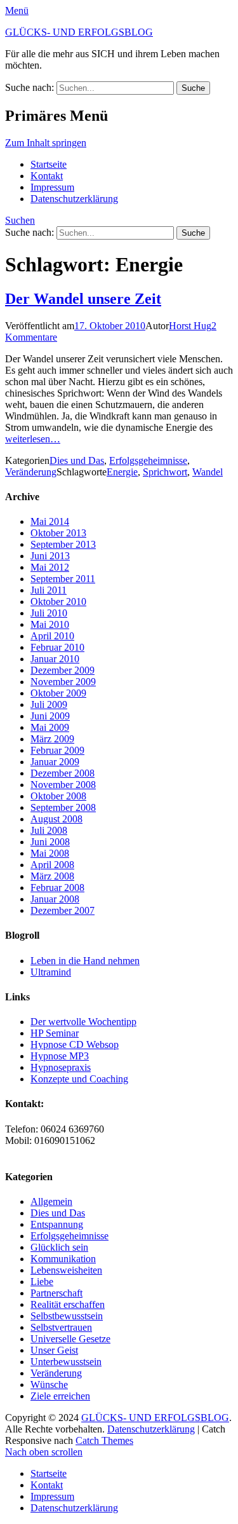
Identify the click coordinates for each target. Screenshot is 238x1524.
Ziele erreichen (60, 1396)
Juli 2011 (48, 590)
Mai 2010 (49, 624)
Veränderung (30, 471)
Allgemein (51, 1201)
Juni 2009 (50, 716)
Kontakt (46, 175)
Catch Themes (104, 1440)
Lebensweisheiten (66, 1270)
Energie (122, 471)
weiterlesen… (32, 438)
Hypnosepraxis (60, 1067)
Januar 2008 (54, 899)
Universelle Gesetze (70, 1338)
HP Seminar (54, 1033)
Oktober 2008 (58, 796)
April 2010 (52, 635)
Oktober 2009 (58, 693)
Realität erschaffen (67, 1304)
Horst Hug (190, 325)
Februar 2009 (57, 750)
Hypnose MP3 (59, 1056)
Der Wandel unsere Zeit (83, 298)
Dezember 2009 (62, 670)
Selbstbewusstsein (66, 1315)
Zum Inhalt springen (45, 142)
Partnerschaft (56, 1293)
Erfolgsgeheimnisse (148, 460)
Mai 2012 (49, 567)
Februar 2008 (57, 887)
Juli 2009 (48, 704)
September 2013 (63, 544)
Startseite (48, 164)
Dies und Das (77, 460)
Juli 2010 (48, 613)
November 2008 (63, 784)
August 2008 (56, 818)
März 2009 (52, 738)
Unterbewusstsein (66, 1361)
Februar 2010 (57, 647)
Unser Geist (54, 1350)
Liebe (41, 1281)
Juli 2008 (48, 830)
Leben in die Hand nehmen (85, 960)
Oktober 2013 (58, 532)
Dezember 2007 (62, 910)
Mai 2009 (49, 727)
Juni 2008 (50, 841)
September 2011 (62, 578)
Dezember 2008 (62, 773)
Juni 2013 (50, 555)
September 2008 (63, 807)
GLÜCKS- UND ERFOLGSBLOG (79, 32)
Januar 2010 (54, 658)
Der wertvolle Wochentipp (83, 1021)
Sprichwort (165, 471)
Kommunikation (63, 1258)
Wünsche (49, 1384)
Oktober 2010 (58, 601)
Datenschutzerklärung (74, 198)
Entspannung (56, 1224)
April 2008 (52, 864)
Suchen (20, 220)
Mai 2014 (49, 521)
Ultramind (50, 972)
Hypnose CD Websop (74, 1044)
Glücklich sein (59, 1247)
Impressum (52, 187)
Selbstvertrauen (61, 1327)
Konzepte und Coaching (79, 1078)
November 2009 (63, 681)
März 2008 (52, 876)
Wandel (207, 471)
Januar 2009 (54, 761)
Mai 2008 (49, 853)
